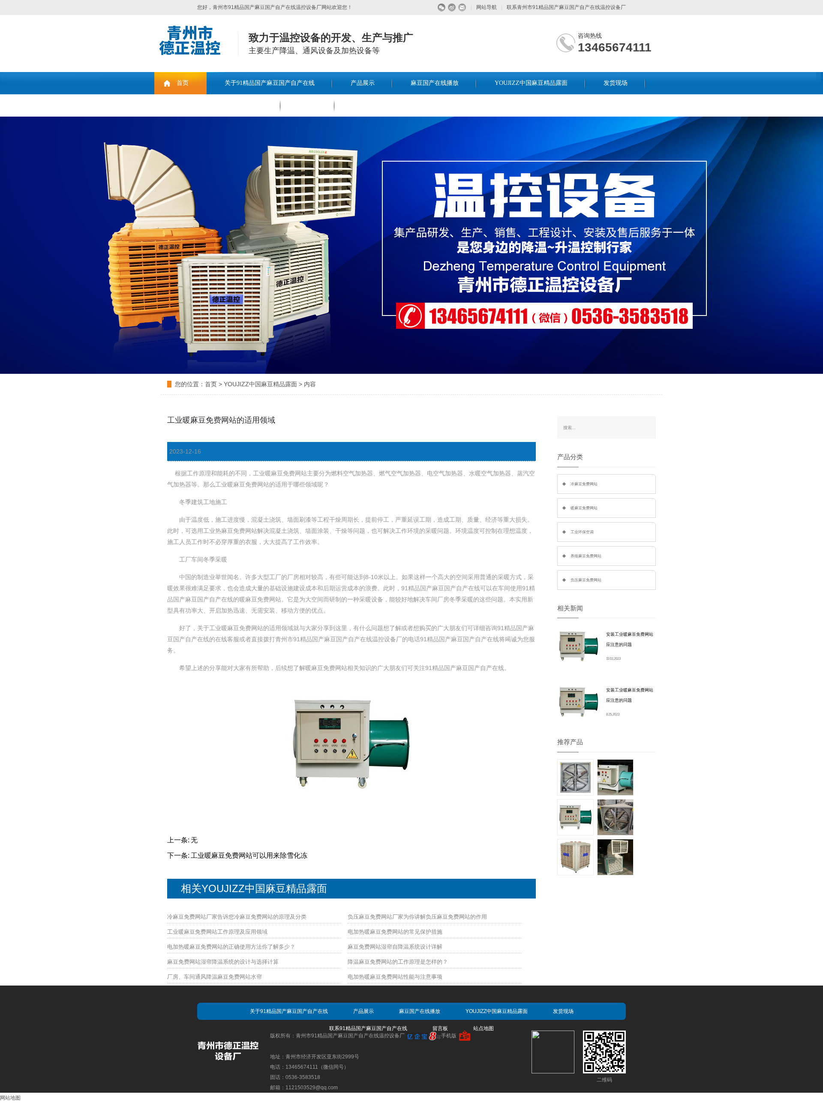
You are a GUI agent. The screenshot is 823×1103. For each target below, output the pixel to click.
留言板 (307, 105)
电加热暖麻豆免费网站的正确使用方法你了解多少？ (231, 947)
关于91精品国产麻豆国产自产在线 (270, 83)
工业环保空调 (582, 532)
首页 (183, 83)
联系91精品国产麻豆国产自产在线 (217, 105)
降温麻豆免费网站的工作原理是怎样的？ (398, 962)
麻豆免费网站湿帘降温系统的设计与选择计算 (223, 962)
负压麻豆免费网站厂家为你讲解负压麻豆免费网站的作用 (417, 917)
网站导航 (486, 7)
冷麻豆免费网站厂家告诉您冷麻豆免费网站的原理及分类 (236, 917)
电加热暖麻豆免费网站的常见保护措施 (395, 932)
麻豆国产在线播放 (435, 83)
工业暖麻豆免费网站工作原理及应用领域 (217, 932)
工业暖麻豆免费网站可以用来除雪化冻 (249, 855)
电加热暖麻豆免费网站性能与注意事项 (395, 977)
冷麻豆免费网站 (584, 484)
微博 (452, 7)
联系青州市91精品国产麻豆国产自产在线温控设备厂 (566, 7)
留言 (462, 7)
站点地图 (483, 1028)
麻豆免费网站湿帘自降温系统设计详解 (395, 947)
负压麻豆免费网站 (586, 580)
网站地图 (10, 1098)
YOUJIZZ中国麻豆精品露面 (531, 83)
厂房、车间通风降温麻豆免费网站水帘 (214, 977)
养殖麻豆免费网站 (586, 556)
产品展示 (363, 83)
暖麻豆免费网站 (584, 508)
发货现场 (616, 83)
